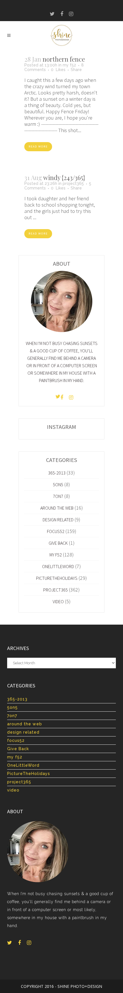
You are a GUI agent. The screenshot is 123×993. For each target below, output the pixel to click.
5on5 (58, 484)
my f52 (69, 65)
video (58, 601)
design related (58, 519)
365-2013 (57, 473)
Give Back (58, 543)
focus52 (55, 531)
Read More (38, 146)
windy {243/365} (64, 177)
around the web (57, 508)
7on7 (58, 496)
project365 (73, 183)
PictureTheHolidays (57, 578)
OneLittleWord (58, 566)
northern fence (64, 59)
